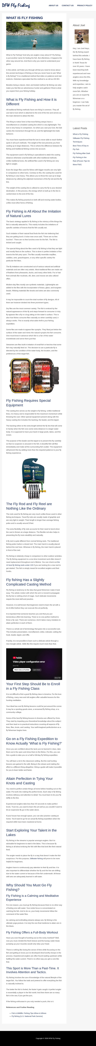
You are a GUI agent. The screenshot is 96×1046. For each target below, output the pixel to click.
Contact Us (68, 5)
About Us (53, 5)
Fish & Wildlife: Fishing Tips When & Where (29, 1013)
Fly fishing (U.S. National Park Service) (27, 1016)
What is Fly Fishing (80, 134)
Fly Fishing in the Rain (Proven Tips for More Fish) (81, 161)
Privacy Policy (84, 5)
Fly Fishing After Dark (81, 153)
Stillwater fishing (36, 859)
